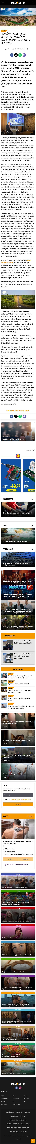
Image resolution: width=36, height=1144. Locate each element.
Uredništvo (19, 1112)
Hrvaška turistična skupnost (15, 410)
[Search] (33, 2)
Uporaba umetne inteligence (18, 1132)
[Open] (4, 2)
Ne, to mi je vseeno (10, 851)
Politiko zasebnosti (26, 799)
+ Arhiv (30, 816)
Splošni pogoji (25, 1124)
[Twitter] (16, 55)
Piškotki (22, 1116)
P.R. (8, 49)
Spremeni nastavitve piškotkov (18, 1120)
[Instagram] (20, 1087)
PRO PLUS (27, 1112)
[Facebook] (11, 55)
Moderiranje (14, 1116)
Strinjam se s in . (18, 799)
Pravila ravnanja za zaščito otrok (18, 1128)
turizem (26, 410)
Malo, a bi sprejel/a (10, 849)
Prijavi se (18, 804)
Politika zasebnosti (13, 1124)
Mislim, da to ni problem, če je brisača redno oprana (19, 854)
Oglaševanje (10, 1112)
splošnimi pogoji (15, 799)
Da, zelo (7, 846)
